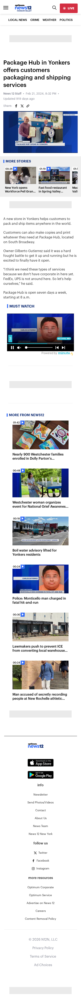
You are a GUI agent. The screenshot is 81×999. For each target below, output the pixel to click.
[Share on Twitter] (22, 106)
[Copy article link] (27, 106)
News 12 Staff (12, 93)
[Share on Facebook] (16, 106)
